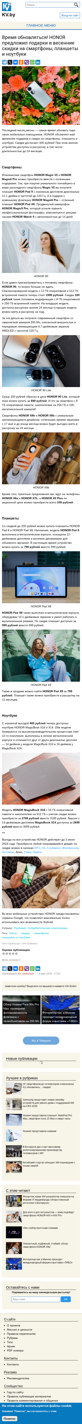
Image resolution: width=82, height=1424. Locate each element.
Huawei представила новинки (39, 1131)
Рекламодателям (18, 1378)
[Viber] (26, 62)
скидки (25, 933)
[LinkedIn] (37, 62)
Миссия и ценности (19, 1329)
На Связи (8, 852)
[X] (10, 62)
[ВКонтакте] (15, 62)
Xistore (37, 852)
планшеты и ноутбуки (16, 937)
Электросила (70, 847)
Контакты (13, 1364)
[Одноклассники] (21, 62)
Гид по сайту (15, 1392)
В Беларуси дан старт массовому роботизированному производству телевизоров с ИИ (42, 1150)
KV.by (8, 14)
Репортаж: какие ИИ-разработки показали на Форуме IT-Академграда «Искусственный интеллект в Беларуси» (48, 1199)
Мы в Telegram (41, 1040)
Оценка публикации (16, 949)
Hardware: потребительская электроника (40, 928)
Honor (13, 933)
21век (27, 852)
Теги (10, 1342)
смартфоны (41, 933)
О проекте (13, 1325)
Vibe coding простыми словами (40, 1228)
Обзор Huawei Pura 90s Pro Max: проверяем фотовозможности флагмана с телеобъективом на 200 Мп (21, 1013)
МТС (37, 847)
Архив (11, 1346)
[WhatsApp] (32, 62)
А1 (44, 847)
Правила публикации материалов (29, 1396)
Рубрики (12, 1338)
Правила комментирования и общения (32, 1400)
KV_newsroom (26, 973)
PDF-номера (15, 1350)
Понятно (10, 1418)
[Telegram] (4, 62)
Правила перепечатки (21, 1333)
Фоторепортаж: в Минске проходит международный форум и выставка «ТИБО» (60, 1017)
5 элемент (53, 847)
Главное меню (41, 25)
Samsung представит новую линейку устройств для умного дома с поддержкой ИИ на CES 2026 (48, 1103)
